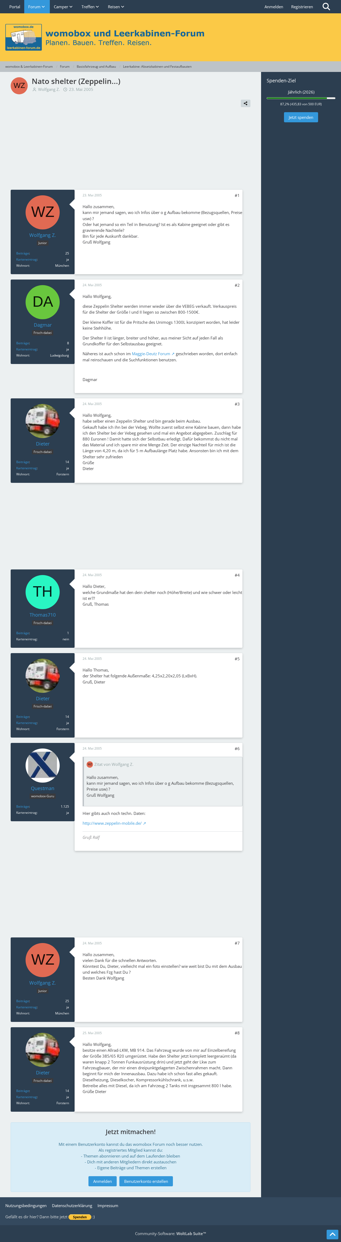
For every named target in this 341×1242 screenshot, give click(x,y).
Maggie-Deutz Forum (151, 353)
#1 (237, 195)
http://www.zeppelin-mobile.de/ (112, 823)
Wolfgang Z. (49, 89)
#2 (237, 285)
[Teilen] (245, 103)
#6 (237, 748)
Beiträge (22, 253)
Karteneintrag (26, 259)
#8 (237, 1032)
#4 (237, 575)
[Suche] (326, 6)
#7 (237, 943)
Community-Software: (170, 1233)
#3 (237, 404)
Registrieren (302, 6)
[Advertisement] (130, 149)
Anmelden (274, 6)
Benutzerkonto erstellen (146, 1181)
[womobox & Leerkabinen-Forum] (170, 37)
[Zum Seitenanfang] (332, 1234)
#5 (237, 658)
